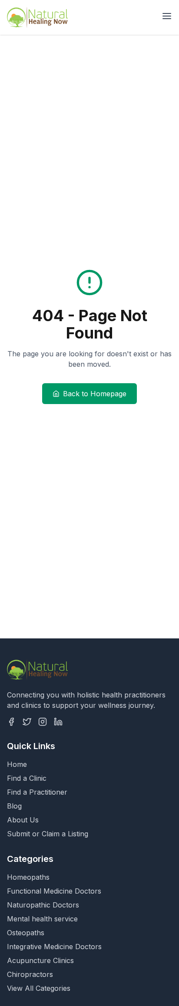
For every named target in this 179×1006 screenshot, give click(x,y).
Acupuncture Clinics (40, 960)
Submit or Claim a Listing (47, 833)
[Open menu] (167, 16)
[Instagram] (42, 721)
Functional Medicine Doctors (54, 891)
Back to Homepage (94, 393)
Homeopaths (28, 877)
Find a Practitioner (37, 792)
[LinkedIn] (58, 721)
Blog (14, 806)
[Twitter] (27, 721)
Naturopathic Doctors (43, 905)
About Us (23, 819)
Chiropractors (30, 974)
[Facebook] (11, 721)
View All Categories (38, 988)
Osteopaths (25, 932)
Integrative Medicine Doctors (54, 946)
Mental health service (42, 918)
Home (17, 764)
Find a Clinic (26, 778)
